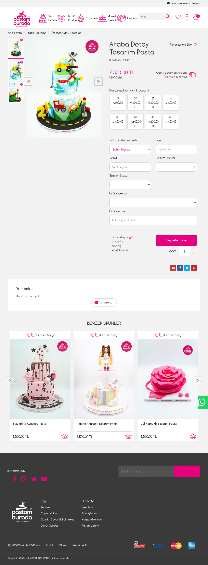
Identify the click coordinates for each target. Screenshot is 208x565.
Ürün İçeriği (118, 193)
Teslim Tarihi (165, 158)
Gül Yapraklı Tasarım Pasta (159, 423)
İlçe (158, 140)
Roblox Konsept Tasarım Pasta (97, 424)
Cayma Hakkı (49, 513)
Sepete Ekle (176, 240)
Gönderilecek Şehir (124, 140)
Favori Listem (90, 525)
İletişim (196, 3)
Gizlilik (50, 544)
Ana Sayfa (15, 32)
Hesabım (87, 507)
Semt (113, 158)
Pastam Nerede (178, 3)
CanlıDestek (201, 402)
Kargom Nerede (92, 519)
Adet (173, 251)
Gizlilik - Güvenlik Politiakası (58, 519)
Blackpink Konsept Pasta (29, 423)
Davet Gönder (49, 525)
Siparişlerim (89, 513)
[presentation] (28, 81)
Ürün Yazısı (117, 211)
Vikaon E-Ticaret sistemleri (33, 558)
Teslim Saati (118, 176)
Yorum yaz (106, 302)
